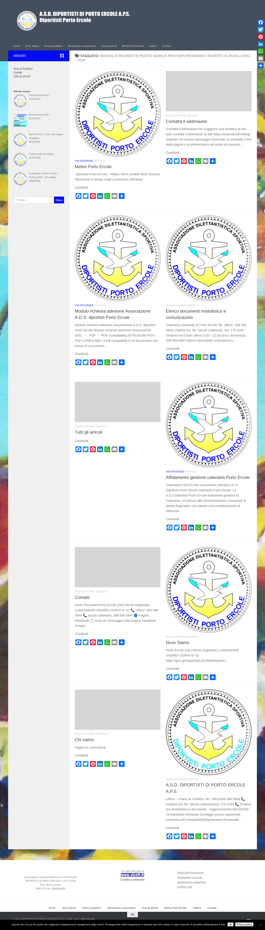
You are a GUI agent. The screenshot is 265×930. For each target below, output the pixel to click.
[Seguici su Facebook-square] (62, 56)
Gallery (153, 46)
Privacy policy (244, 924)
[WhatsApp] (260, 51)
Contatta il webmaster (186, 121)
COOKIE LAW (184, 886)
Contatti (166, 46)
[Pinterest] (260, 36)
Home (16, 46)
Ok (230, 924)
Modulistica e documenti (82, 46)
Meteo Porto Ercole (133, 46)
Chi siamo (84, 739)
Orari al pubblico (53, 46)
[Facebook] (260, 22)
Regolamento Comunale (189, 877)
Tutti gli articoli (109, 46)
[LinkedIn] (260, 44)
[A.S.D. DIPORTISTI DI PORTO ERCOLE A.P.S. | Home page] (74, 20)
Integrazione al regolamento (191, 882)
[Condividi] (260, 65)
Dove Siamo (32, 46)
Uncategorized (84, 161)
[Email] (260, 58)
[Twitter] (260, 29)
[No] (260, 925)
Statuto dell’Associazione (190, 872)
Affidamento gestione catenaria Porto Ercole (208, 477)
